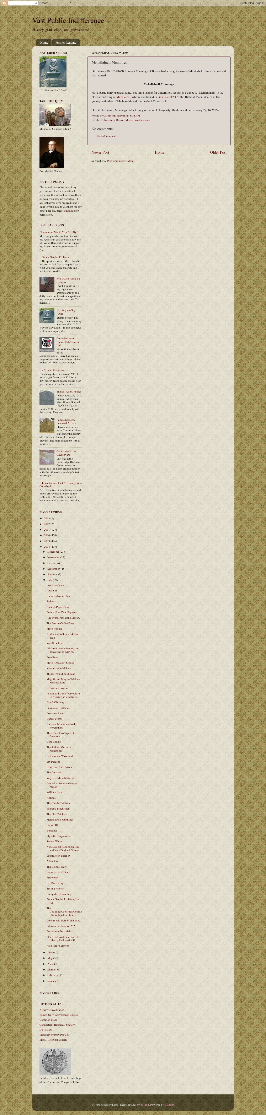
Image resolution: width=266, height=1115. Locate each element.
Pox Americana (55, 585)
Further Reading (65, 42)
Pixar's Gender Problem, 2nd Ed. (63, 900)
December (53, 551)
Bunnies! (52, 830)
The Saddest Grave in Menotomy (59, 748)
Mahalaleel (123, 97)
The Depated (54, 772)
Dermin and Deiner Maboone (63, 920)
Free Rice (52, 657)
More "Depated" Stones (60, 663)
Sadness (51, 601)
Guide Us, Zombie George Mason (62, 785)
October (52, 563)
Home (44, 42)
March (51, 969)
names (146, 120)
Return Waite (54, 841)
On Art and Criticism (51, 370)
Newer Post (100, 152)
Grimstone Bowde (57, 688)
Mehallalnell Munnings (60, 819)
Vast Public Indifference (68, 20)
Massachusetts (134, 120)
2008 (47, 546)
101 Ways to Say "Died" (66, 311)
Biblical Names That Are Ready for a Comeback (60, 484)
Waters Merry (54, 718)
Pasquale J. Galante (58, 708)
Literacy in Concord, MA (61, 926)
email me (69, 210)
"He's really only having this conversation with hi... (63, 650)
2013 (47, 518)
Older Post (218, 152)
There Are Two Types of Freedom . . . (60, 734)
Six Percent (53, 761)
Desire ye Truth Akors (59, 767)
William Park (54, 792)
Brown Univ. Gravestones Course (58, 1015)
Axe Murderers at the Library (63, 617)
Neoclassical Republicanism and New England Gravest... (64, 848)
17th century (108, 120)
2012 (47, 524)
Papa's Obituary (56, 702)
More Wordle (54, 628)
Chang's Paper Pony (58, 607)
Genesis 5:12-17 (168, 97)
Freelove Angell (56, 713)
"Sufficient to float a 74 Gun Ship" (63, 635)
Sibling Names (55, 888)
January (52, 981)
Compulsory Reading (59, 894)
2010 (47, 535)
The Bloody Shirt (56, 866)
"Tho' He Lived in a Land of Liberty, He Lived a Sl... (62, 938)
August (51, 574)
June (50, 952)
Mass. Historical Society (53, 1039)
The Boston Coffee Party (61, 623)
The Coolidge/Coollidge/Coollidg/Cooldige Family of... (64, 911)
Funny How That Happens (62, 612)
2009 (47, 541)
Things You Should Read (61, 674)
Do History (45, 1030)
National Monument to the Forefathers (62, 725)
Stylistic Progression (58, 836)
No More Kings (55, 883)
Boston (120, 120)
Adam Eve (53, 861)
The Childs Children (58, 803)
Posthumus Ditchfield (59, 931)
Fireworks (52, 877)
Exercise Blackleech (58, 808)
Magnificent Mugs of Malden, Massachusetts (64, 680)
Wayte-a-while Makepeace (62, 778)
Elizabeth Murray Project (54, 1034)
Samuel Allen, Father (69, 391)
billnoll (144, 1104)
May (50, 958)
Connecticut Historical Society (57, 1025)
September (53, 568)
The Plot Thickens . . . (59, 814)
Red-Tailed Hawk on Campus (68, 280)
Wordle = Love (55, 643)
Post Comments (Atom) (121, 161)
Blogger (169, 1104)
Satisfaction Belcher (58, 855)
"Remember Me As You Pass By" (58, 232)
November (53, 557)
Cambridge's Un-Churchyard (66, 452)
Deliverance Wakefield (60, 756)
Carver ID (52, 825)
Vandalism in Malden (59, 668)
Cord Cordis (54, 741)
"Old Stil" (52, 590)
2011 (47, 529)
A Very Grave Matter (51, 1010)
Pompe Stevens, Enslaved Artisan (66, 421)
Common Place (48, 1020)
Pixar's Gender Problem (55, 257)
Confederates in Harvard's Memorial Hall (68, 341)
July (50, 580)
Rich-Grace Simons (58, 945)
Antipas (51, 798)
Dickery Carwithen (58, 872)
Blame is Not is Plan (58, 596)
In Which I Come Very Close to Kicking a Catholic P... (63, 695)
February (53, 975)
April (50, 964)
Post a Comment (106, 136)
